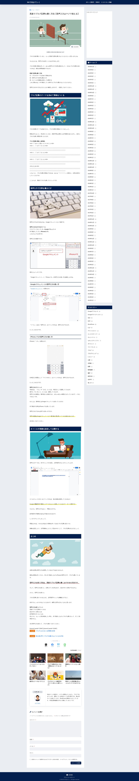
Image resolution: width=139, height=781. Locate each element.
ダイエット (92, 343)
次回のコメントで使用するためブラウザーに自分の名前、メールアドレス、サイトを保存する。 (54, 759)
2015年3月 (91, 261)
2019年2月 (91, 154)
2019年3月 (91, 151)
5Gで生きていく (33, 2)
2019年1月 (91, 157)
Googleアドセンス (94, 311)
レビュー (91, 356)
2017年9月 (91, 196)
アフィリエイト (93, 330)
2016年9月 (91, 229)
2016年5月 (91, 235)
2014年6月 (91, 287)
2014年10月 (92, 274)
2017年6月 (91, 203)
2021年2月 (91, 83)
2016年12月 (92, 219)
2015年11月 (92, 242)
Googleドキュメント (36, 288)
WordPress (92, 324)
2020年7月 (91, 99)
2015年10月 (92, 245)
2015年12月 (92, 238)
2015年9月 (91, 248)
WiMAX (98, 2)
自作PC (91, 379)
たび (90, 327)
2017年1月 (91, 216)
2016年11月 (92, 222)
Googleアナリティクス (95, 314)
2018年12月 (92, 160)
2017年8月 (91, 199)
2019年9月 (91, 131)
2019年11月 (92, 125)
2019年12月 (92, 121)
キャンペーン (92, 337)
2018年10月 (92, 167)
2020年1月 (91, 118)
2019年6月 (91, 141)
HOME (70, 775)
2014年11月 (92, 271)
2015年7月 (91, 251)
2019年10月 (92, 128)
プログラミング (93, 353)
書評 (90, 373)
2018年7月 (91, 173)
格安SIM (91, 376)
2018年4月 (91, 180)
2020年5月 (91, 105)
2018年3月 (91, 183)
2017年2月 (91, 212)
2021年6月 (91, 70)
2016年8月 (91, 232)
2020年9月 (91, 95)
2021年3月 (91, 79)
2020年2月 (91, 115)
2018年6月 (91, 177)
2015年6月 (91, 255)
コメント (33, 719)
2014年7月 (91, 284)
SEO (90, 318)
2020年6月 (91, 102)
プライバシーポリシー (69, 777)
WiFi (90, 321)
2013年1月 (91, 300)
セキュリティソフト (94, 340)
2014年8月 (91, 281)
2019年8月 (91, 134)
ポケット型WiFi (90, 2)
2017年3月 (91, 209)
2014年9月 (91, 277)
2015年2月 (91, 264)
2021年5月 (91, 73)
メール (32, 746)
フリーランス (92, 347)
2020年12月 (92, 86)
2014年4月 (91, 290)
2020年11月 (92, 89)
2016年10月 (92, 225)
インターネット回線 (106, 2)
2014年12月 (92, 268)
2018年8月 (91, 170)
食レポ (90, 382)
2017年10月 (92, 193)
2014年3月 (91, 294)
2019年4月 (91, 147)
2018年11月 (92, 164)
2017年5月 (91, 206)
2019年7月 (91, 138)
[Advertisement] (97, 35)
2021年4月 (91, 76)
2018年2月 (91, 186)
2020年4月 (91, 108)
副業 (90, 366)
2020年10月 (92, 92)
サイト (31, 753)
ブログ (79, 650)
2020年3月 (91, 112)
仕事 (90, 360)
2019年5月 (91, 144)
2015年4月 (91, 258)
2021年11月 (92, 66)
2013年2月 (91, 297)
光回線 (90, 363)
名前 (32, 739)
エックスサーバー (94, 334)
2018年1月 (91, 190)
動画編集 (91, 369)
